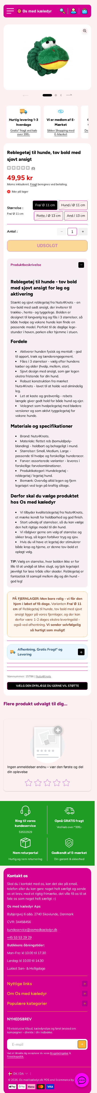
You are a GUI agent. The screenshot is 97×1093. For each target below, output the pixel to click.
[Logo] (34, 11)
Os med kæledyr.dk (31, 1079)
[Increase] (83, 231)
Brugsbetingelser (59, 1053)
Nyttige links (19, 983)
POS (46, 1079)
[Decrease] (61, 231)
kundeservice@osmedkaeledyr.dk (32, 929)
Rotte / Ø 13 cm (48, 217)
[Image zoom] (85, 31)
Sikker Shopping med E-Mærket (60, 132)
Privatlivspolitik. (15, 1056)
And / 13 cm (76, 217)
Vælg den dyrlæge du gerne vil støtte (47, 685)
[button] (47, 95)
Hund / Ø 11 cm (73, 206)
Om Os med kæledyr (27, 993)
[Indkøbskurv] (83, 11)
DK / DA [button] (18, 1073)
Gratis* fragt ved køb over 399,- (23, 132)
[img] (18, 168)
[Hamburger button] (11, 11)
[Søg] (62, 11)
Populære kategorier (27, 1003)
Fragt (33, 184)
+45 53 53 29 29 (19, 937)
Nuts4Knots (43, 676)
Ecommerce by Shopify (70, 1079)
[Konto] (73, 11)
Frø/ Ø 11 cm (45, 206)
